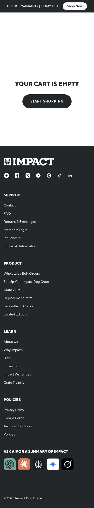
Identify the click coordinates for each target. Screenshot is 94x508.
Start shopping (47, 101)
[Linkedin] (70, 175)
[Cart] (85, 20)
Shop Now (75, 6)
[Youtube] (38, 175)
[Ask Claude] (24, 464)
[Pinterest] (49, 175)
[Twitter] (27, 175)
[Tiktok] (59, 175)
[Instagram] (6, 175)
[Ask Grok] (67, 464)
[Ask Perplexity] (39, 464)
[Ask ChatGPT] (10, 464)
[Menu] (8, 21)
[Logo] (47, 20)
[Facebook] (17, 175)
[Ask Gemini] (53, 464)
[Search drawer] (76, 20)
